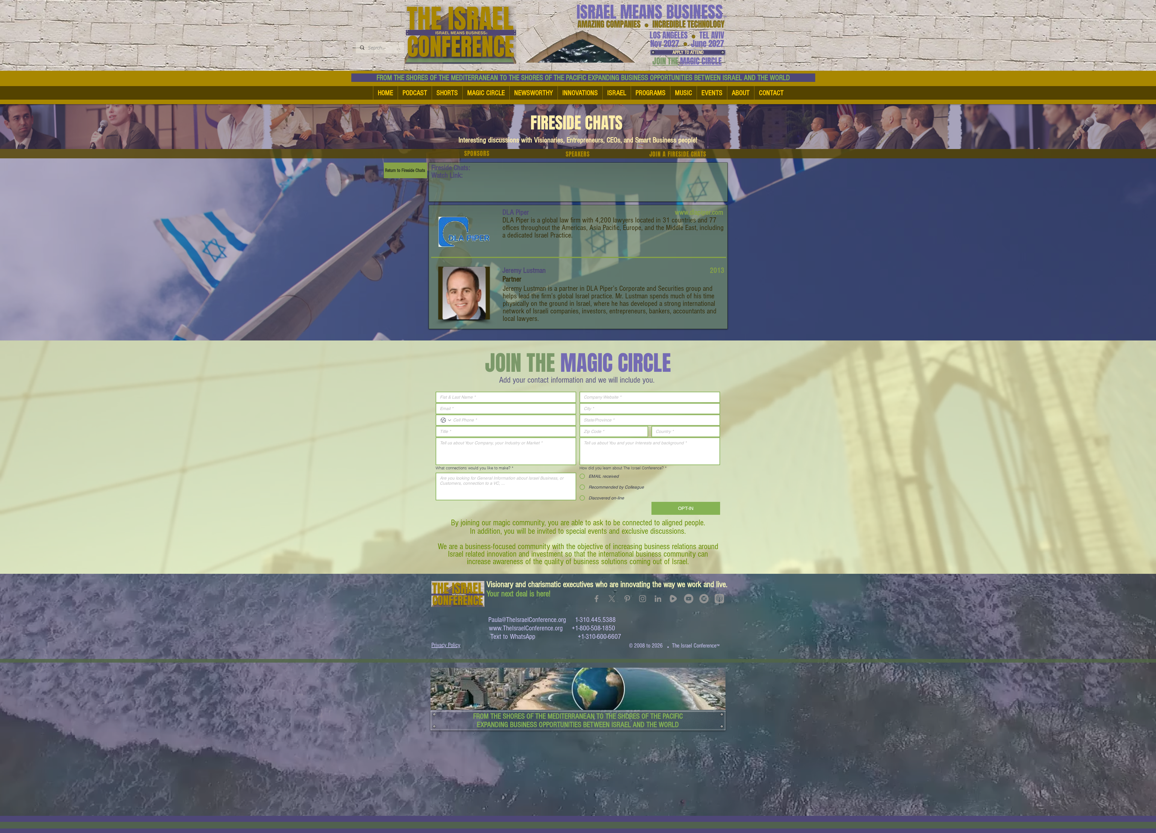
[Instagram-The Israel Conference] (642, 598)
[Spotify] (704, 598)
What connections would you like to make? (474, 467)
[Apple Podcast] (719, 598)
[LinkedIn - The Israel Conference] (658, 598)
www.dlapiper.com (699, 212)
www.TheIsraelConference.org (526, 628)
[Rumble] (673, 598)
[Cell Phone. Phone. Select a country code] (446, 420)
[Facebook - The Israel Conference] (596, 598)
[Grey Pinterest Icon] (627, 598)
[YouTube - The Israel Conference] (688, 598)
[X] (612, 598)
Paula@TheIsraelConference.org (527, 620)
